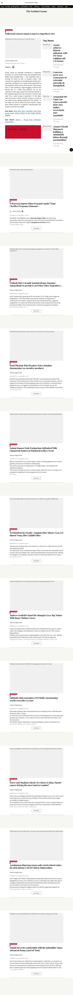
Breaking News (15, 6)
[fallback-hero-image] (48, 46)
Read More (36, 228)
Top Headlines (24, 6)
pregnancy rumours (39, 222)
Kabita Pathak (17, 211)
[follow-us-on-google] (13, 67)
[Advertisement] (36, 21)
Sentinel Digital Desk (11, 61)
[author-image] (11, 211)
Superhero (23, 129)
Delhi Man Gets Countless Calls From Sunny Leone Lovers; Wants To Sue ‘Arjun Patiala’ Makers (23, 113)
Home (2, 6)
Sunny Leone (12, 129)
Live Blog (7, 6)
